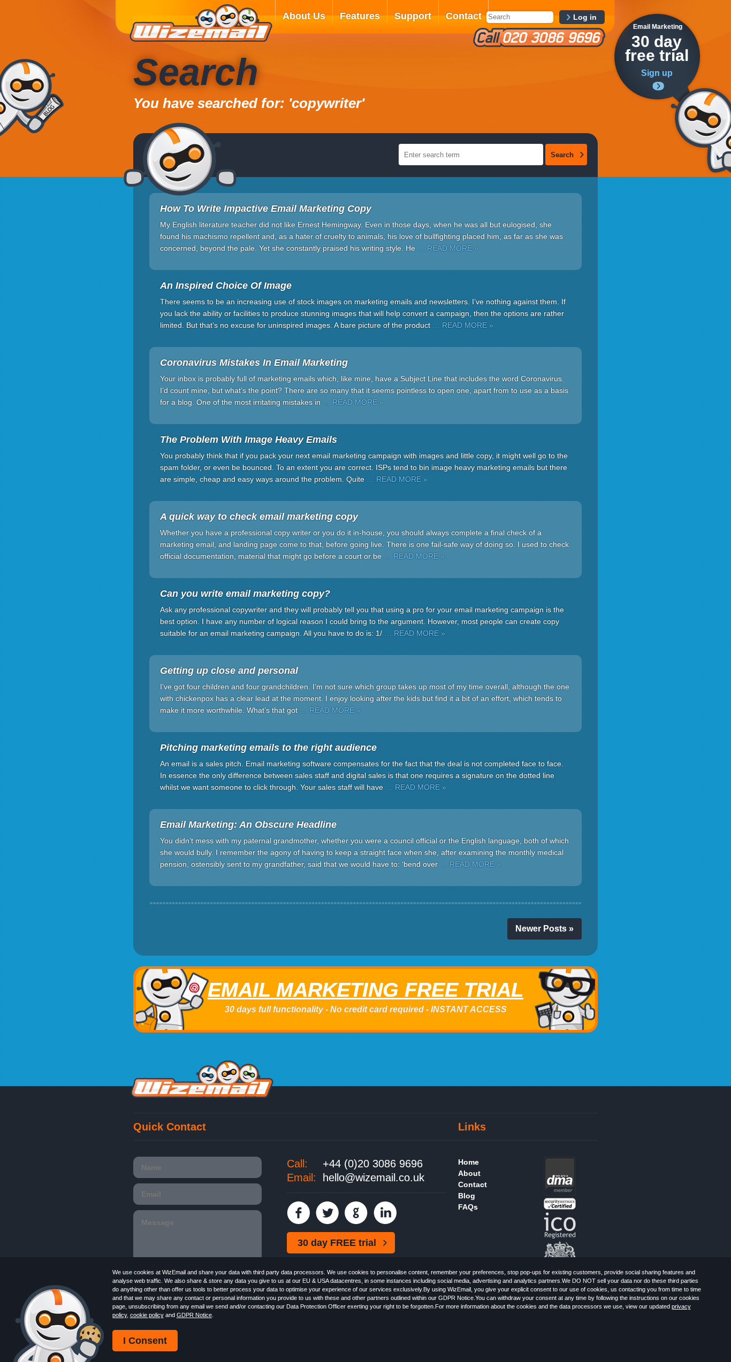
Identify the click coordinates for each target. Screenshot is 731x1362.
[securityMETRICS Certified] (560, 1207)
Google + (356, 1212)
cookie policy (147, 1315)
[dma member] (560, 1192)
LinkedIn (385, 1212)
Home (468, 1162)
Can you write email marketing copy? (245, 593)
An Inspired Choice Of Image (226, 285)
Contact (464, 16)
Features (360, 16)
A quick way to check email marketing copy (259, 516)
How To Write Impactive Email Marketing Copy (265, 208)
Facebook (298, 1212)
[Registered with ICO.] (560, 1236)
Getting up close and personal (229, 670)
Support (412, 16)
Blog (466, 1195)
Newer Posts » (544, 928)
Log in (585, 17)
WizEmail (201, 23)
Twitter (327, 1212)
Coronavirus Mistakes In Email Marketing (254, 362)
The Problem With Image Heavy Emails (248, 439)
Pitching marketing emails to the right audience (268, 747)
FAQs (468, 1207)
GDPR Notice (194, 1315)
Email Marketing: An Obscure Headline (248, 824)
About (469, 1173)
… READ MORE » (447, 248)
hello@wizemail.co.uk (373, 1177)
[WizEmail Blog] (32, 97)
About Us (304, 16)
